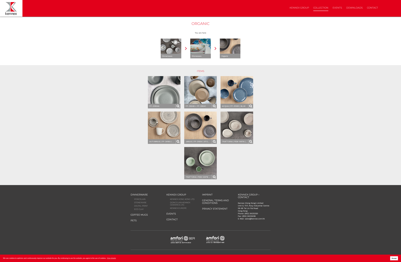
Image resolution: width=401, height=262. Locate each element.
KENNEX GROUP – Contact (248, 196)
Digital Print (141, 206)
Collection (320, 7)
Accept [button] (394, 258)
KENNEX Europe (178, 208)
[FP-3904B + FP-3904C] (200, 90)
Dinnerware (139, 194)
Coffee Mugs (139, 214)
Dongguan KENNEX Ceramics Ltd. (180, 203)
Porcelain (139, 199)
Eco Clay (139, 209)
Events (337, 7)
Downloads (354, 7)
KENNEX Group (299, 7)
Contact (372, 7)
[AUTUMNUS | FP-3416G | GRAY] (164, 125)
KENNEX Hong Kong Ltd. (182, 199)
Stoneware (140, 202)
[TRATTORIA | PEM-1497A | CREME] (237, 125)
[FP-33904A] (164, 90)
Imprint (207, 194)
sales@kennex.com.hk (255, 219)
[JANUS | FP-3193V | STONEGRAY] (200, 125)
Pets (134, 220)
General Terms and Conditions (215, 201)
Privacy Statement (215, 208)
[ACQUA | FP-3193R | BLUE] (237, 90)
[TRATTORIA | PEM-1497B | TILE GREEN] (200, 161)
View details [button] (111, 258)
